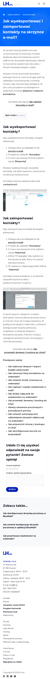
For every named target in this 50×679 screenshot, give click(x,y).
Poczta (6, 622)
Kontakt (6, 598)
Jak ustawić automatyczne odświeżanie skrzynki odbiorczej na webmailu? (26, 417)
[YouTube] (15, 676)
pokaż (21, 115)
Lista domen (8, 628)
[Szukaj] (39, 4)
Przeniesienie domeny (12, 638)
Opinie (5, 635)
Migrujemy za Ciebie (12, 662)
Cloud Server (8, 648)
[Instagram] (11, 676)
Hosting (6, 632)
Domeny (7, 625)
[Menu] (44, 4)
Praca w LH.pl (9, 655)
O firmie (6, 652)
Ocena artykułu (13, 465)
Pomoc (6, 602)
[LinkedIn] (7, 676)
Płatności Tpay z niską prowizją (16, 642)
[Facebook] (4, 676)
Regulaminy (8, 658)
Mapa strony (8, 615)
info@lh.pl (13, 585)
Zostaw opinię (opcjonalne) (18, 473)
